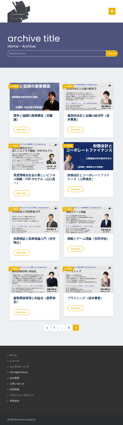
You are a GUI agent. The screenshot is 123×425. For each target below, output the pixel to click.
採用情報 (14, 389)
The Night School (19, 372)
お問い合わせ (17, 383)
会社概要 (14, 378)
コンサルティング (19, 366)
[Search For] (57, 53)
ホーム (13, 355)
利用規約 (14, 400)
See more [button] (21, 129)
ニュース (14, 360)
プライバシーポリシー (22, 395)
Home (13, 46)
